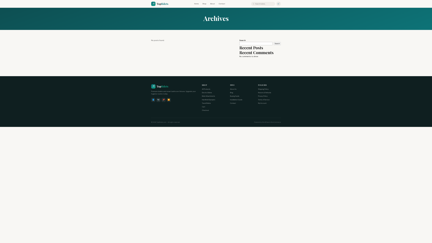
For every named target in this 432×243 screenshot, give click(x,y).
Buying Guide (234, 96)
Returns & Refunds (264, 93)
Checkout (205, 110)
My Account (262, 103)
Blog (231, 93)
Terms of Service (264, 100)
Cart (203, 107)
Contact (222, 4)
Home (196, 4)
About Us (233, 89)
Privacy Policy (263, 96)
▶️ (169, 100)
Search (242, 40)
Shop (204, 4)
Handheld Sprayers (208, 100)
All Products (206, 89)
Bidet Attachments (208, 96)
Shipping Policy (263, 89)
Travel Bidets (206, 103)
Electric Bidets (207, 93)
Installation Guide (236, 100)
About (212, 4)
